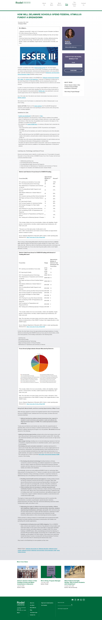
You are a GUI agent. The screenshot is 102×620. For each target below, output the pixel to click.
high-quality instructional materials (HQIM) (49, 454)
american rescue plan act (32, 548)
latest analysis (38, 106)
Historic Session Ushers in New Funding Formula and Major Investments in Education (72, 87)
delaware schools (26, 550)
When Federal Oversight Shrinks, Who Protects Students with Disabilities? (74, 582)
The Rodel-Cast (74, 4)
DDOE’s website (22, 97)
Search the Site (61, 602)
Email (73, 62)
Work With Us (59, 4)
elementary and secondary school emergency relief (43, 550)
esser (58, 550)
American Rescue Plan (39, 67)
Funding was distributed (25, 116)
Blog (66, 4)
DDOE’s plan (42, 91)
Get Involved (44, 605)
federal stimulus (22, 552)
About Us (44, 4)
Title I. (41, 116)
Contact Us (83, 4)
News (25, 23)
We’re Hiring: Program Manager (72, 91)
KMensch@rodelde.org (70, 47)
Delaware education (44, 548)
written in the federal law (32, 79)
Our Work (51, 4)
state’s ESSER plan (32, 124)
